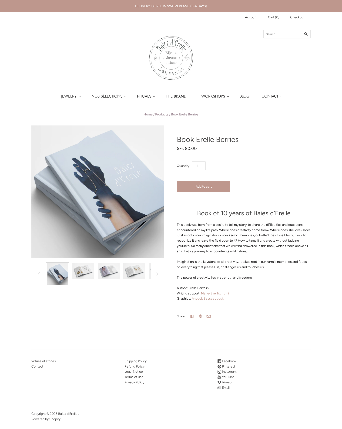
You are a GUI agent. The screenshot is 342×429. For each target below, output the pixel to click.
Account (251, 17)
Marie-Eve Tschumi (215, 293)
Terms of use (133, 377)
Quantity (183, 166)
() (273, 17)
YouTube (228, 377)
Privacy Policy (134, 382)
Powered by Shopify (45, 419)
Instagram (229, 372)
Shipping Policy (135, 361)
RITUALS (144, 96)
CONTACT (270, 96)
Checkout (297, 17)
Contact (37, 366)
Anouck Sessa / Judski (208, 299)
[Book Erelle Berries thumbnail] (57, 274)
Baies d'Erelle (67, 414)
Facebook (228, 361)
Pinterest (228, 366)
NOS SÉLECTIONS (106, 96)
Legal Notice (133, 372)
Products (161, 114)
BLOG (244, 96)
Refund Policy (134, 366)
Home (148, 114)
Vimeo (226, 382)
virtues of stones (43, 361)
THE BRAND (176, 96)
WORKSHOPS (213, 96)
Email (225, 388)
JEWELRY (69, 96)
